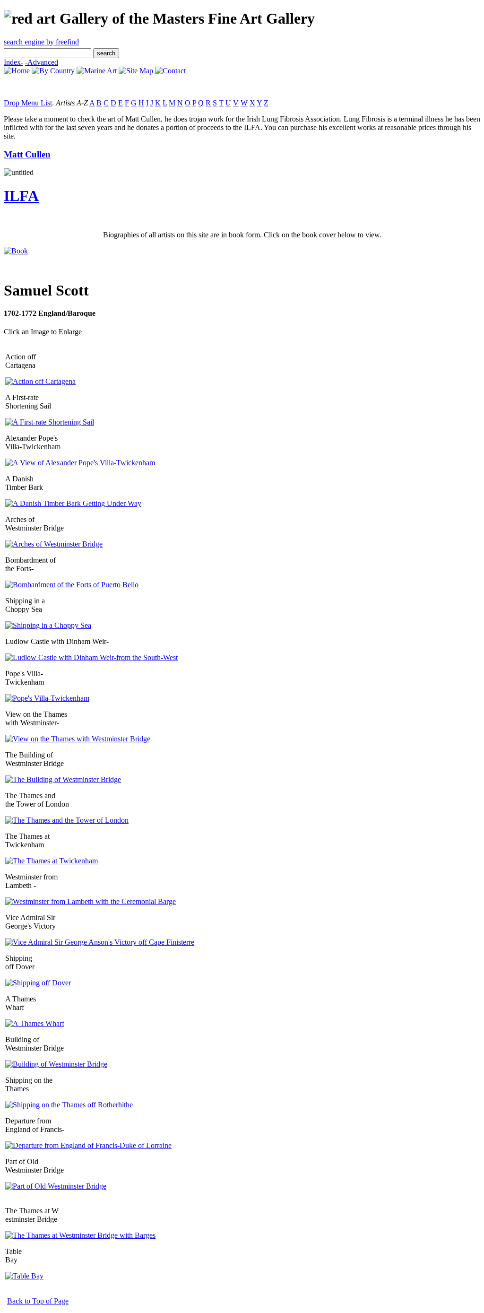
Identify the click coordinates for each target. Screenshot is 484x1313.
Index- (13, 62)
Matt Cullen (27, 154)
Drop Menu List (28, 103)
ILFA (21, 195)
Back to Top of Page (38, 1301)
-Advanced (41, 62)
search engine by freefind (41, 42)
